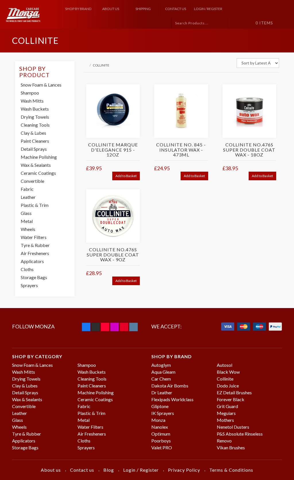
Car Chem (161, 378)
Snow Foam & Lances (41, 84)
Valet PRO (161, 447)
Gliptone (160, 406)
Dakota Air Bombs (169, 385)
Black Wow (228, 372)
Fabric (27, 189)
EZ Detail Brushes (234, 392)
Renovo (224, 440)
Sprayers (29, 285)
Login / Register (208, 9)
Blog (108, 470)
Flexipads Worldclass (172, 399)
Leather (28, 197)
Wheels (28, 229)
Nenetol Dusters (233, 427)
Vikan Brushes (231, 447)
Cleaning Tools (35, 125)
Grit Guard (227, 406)
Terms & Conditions (231, 470)
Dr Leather (161, 392)
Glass (26, 213)
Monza (158, 420)
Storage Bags (34, 277)
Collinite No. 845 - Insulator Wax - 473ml (181, 149)
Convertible (32, 181)
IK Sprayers (162, 413)
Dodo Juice (228, 385)
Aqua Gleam (163, 372)
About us (110, 9)
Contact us (175, 9)
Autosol (224, 365)
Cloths (27, 269)
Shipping (143, 9)
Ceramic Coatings (38, 173)
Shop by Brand (78, 9)
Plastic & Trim (35, 205)
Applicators (32, 261)
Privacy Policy (184, 470)
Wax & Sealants (36, 165)
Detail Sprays (34, 149)
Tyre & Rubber (35, 245)
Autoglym (161, 365)
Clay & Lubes (33, 133)
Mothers (225, 420)
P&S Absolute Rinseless (240, 433)
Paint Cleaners (35, 141)
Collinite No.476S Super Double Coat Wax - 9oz (113, 254)
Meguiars (226, 413)
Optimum (160, 433)
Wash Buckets (35, 108)
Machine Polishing (39, 157)
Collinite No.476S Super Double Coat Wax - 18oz (249, 149)
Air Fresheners (35, 253)
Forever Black (230, 399)
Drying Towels (35, 116)
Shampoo (30, 92)
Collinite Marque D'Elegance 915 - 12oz (113, 149)
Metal (27, 221)
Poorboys (161, 440)
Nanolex (159, 427)
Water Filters (34, 237)
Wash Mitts (32, 100)
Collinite (225, 378)
